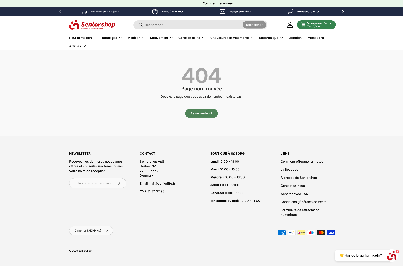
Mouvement (159, 38)
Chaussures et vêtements (229, 38)
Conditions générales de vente (304, 202)
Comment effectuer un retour (303, 161)
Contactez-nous (293, 186)
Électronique (268, 38)
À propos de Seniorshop (299, 178)
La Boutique (289, 169)
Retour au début (201, 113)
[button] (316, 24)
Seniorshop (85, 250)
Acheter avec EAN (294, 194)
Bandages (109, 38)
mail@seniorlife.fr (162, 184)
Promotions (315, 38)
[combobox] (200, 24)
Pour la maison (80, 38)
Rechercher (254, 24)
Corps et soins (189, 38)
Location (295, 38)
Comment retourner (218, 3)
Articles (75, 46)
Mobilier (133, 38)
